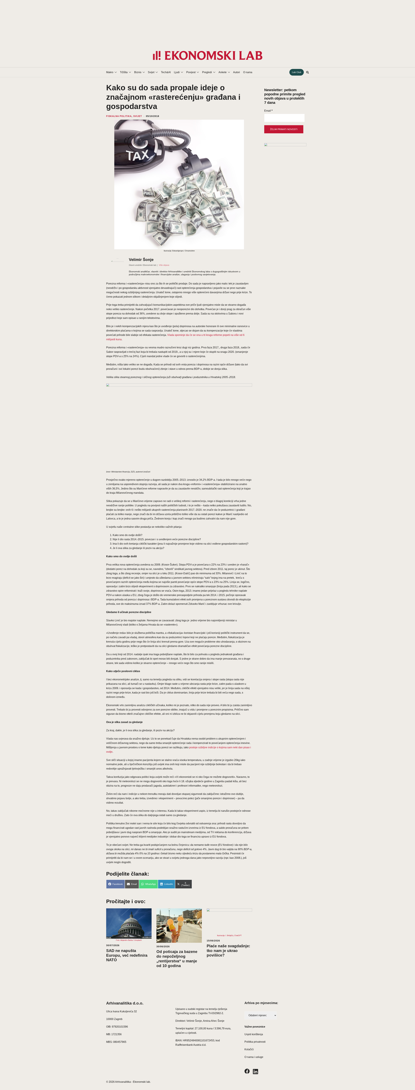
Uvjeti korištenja (253, 1034)
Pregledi (207, 72)
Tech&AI (166, 72)
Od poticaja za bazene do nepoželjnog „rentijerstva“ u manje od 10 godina (176, 958)
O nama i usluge (253, 1057)
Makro (109, 72)
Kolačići (249, 1049)
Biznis (137, 72)
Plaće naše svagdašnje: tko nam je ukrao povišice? (228, 951)
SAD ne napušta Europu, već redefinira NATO (126, 955)
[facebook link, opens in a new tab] (247, 1071)
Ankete (223, 72)
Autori (236, 72)
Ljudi (177, 72)
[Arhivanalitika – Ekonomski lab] (207, 55)
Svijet (151, 72)
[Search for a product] (307, 72)
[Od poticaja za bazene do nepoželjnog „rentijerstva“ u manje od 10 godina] (179, 925)
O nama (247, 72)
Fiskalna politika (119, 116)
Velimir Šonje (141, 259)
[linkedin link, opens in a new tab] (255, 1071)
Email (268, 110)
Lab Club (296, 72)
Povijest (191, 72)
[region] (207, 22)
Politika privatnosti (255, 1041)
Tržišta (124, 72)
